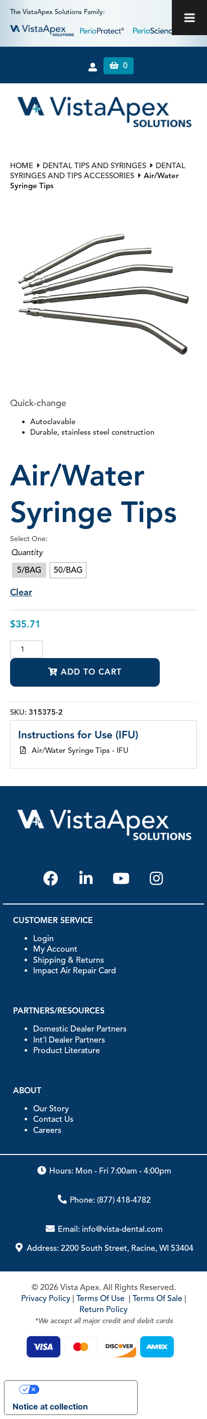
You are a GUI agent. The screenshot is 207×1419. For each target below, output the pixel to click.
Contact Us (53, 1119)
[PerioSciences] (158, 30)
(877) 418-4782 (124, 1200)
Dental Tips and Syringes (94, 165)
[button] (51, 878)
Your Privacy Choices (81, 1389)
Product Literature (66, 1051)
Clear (21, 592)
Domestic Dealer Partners (80, 1029)
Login (43, 939)
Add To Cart (90, 672)
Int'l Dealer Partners (69, 1040)
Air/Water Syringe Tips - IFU (80, 750)
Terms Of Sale (157, 1299)
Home (21, 165)
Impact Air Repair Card (74, 971)
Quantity (27, 553)
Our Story (51, 1109)
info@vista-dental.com (122, 1229)
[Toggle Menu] (189, 17)
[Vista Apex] (42, 30)
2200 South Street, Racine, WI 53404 (127, 1248)
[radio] (29, 570)
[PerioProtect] (103, 30)
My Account (55, 949)
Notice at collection (50, 1406)
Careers (47, 1130)
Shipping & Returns (68, 960)
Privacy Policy (45, 1299)
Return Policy (103, 1310)
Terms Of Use (100, 1299)
